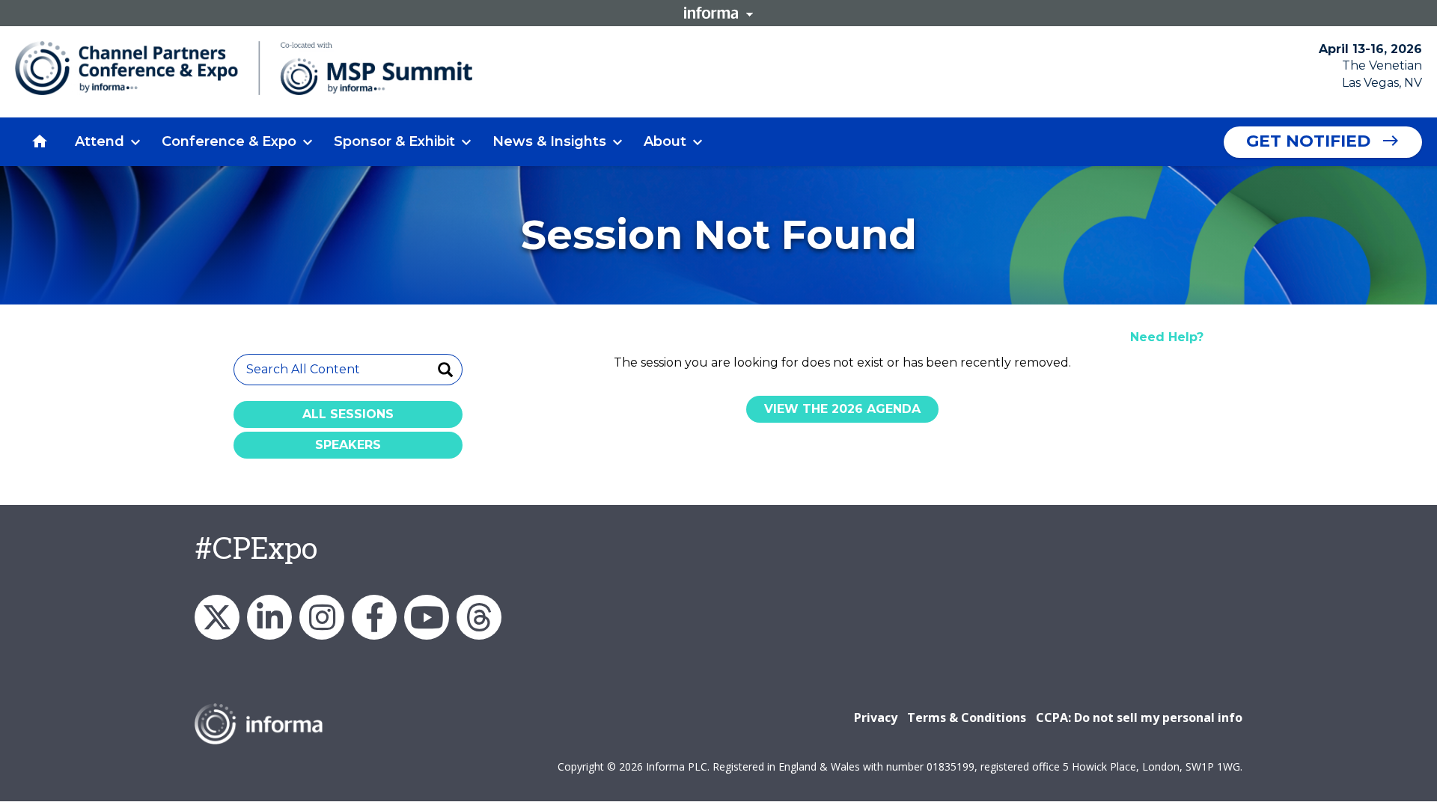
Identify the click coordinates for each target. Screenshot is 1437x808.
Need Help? (1166, 337)
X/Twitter (217, 617)
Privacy (875, 717)
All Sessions (348, 414)
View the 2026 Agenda (842, 409)
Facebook (374, 617)
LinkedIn (269, 617)
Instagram (321, 617)
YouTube (426, 617)
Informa (718, 13)
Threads (479, 617)
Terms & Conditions (966, 717)
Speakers (348, 445)
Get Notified (1308, 141)
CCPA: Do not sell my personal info (1139, 717)
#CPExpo (256, 550)
